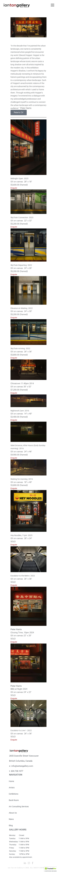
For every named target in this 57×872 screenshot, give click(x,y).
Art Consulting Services (19, 806)
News (11, 819)
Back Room (14, 800)
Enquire (14, 188)
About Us (13, 813)
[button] (50, 869)
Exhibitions (13, 794)
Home (11, 781)
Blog (11, 825)
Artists (12, 787)
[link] (52, 5)
